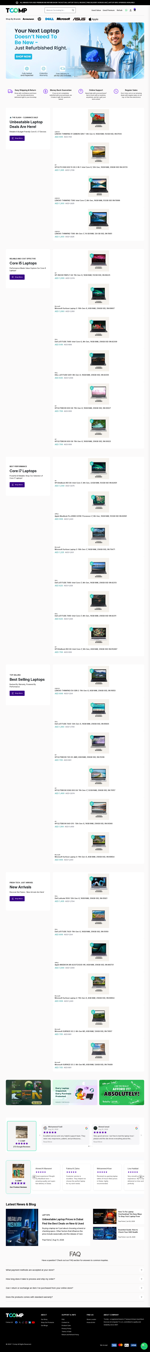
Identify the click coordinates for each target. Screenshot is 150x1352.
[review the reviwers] (86, 1128)
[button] (135, 10)
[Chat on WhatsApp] (144, 1346)
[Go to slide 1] (88, 1146)
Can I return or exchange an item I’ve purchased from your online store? (39, 1288)
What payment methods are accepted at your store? (30, 1270)
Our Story (44, 1319)
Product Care (66, 1325)
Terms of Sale (66, 1331)
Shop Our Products (47, 1322)
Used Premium (109, 10)
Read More (47, 1142)
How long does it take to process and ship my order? (30, 1279)
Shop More (19, 138)
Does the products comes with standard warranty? (29, 1297)
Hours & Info (91, 1322)
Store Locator (91, 1319)
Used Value (96, 10)
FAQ (63, 1319)
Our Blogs (44, 1325)
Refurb (119, 10)
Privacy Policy (66, 1328)
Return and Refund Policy (70, 1334)
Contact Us (65, 1322)
